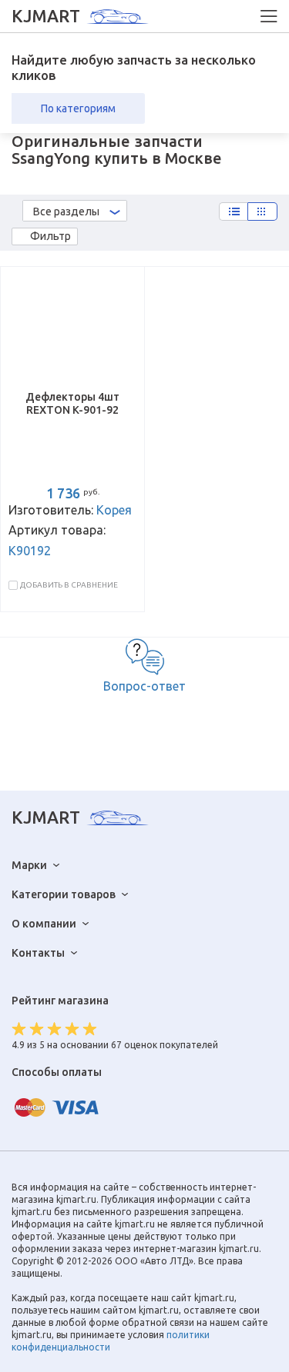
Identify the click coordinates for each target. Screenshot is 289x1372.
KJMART (46, 16)
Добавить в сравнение (69, 585)
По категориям (78, 108)
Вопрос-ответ (144, 686)
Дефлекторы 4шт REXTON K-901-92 (72, 403)
